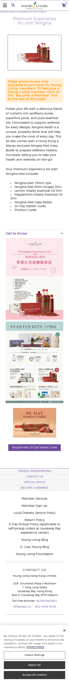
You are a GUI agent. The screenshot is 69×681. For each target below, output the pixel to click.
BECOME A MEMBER (34, 488)
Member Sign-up (34, 505)
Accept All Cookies (34, 675)
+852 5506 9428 (45, 606)
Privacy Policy (35, 647)
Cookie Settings (34, 655)
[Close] (64, 630)
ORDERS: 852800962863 (34, 471)
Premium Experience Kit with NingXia (27, 12)
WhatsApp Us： (23, 606)
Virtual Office (34, 482)
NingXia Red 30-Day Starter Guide (34, 447)
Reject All (34, 665)
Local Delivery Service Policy (34, 512)
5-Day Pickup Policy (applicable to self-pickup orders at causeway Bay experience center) (34, 528)
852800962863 (46, 601)
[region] (34, 653)
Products (4, 12)
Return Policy (35, 520)
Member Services (34, 498)
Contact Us (34, 476)
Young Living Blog (34, 539)
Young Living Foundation (34, 554)
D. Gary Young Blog (34, 546)
